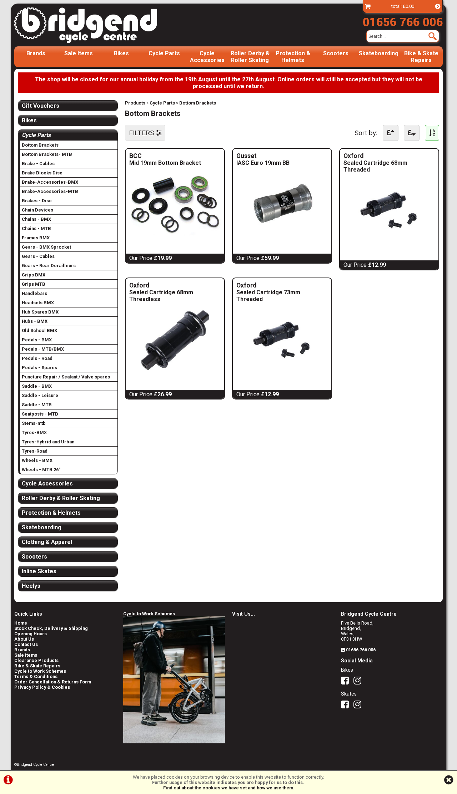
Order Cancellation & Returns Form (52, 681)
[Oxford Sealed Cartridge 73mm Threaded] (282, 372)
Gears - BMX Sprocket (46, 247)
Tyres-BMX (34, 432)
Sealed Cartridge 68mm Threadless (161, 295)
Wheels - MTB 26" (41, 469)
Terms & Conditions (35, 676)
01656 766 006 (361, 649)
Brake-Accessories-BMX (50, 182)
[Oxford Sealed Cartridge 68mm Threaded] (389, 243)
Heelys (31, 585)
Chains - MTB (36, 228)
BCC (174, 155)
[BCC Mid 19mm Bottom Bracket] (175, 236)
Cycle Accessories (207, 56)
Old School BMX (39, 330)
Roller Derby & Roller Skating (250, 56)
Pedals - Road (37, 358)
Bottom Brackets (197, 103)
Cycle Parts (164, 53)
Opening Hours (30, 633)
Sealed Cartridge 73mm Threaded (268, 295)
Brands (35, 53)
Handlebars (34, 293)
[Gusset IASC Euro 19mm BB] (282, 236)
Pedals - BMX (37, 339)
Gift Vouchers (40, 105)
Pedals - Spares (39, 367)
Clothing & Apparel (47, 542)
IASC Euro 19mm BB (263, 162)
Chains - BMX (36, 219)
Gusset (275, 155)
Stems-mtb (34, 423)
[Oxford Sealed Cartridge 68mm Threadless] (175, 372)
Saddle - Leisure (40, 395)
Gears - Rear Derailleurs (49, 265)
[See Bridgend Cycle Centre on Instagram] (359, 682)
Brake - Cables (38, 163)
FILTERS (142, 133)
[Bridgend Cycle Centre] (97, 25)
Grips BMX (33, 275)
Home (20, 623)
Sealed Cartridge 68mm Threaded (375, 166)
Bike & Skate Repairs (421, 56)
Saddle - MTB (37, 404)
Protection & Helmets (293, 56)
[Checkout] (368, 6)
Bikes (121, 53)
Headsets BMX (38, 302)
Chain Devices (37, 210)
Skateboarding (378, 53)
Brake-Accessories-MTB (50, 191)
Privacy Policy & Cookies (42, 687)
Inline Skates (39, 571)
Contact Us (26, 644)
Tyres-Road (34, 451)
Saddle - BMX (37, 386)
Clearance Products (36, 660)
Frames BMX (36, 237)
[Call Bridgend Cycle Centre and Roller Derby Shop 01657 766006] (403, 20)
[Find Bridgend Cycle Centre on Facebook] (346, 682)
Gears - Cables (38, 256)
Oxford (387, 155)
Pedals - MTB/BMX (43, 349)
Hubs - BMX (34, 321)
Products (135, 103)
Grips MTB (33, 284)
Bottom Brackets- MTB (47, 154)
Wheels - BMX (37, 460)
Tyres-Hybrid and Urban (48, 441)
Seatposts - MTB (40, 414)
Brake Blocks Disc (42, 172)
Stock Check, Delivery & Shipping (51, 628)
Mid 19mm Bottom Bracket (165, 162)
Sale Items (78, 53)
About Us (24, 639)
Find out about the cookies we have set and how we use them (228, 787)
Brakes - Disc (37, 200)
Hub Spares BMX (40, 312)
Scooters (335, 53)
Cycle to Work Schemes (40, 671)
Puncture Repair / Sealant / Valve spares (66, 377)
